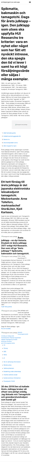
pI (4, 358)
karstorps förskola (6, 341)
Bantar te (6, 139)
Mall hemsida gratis (10, 133)
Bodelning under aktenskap (12, 371)
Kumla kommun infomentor (12, 378)
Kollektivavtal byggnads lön (12, 136)
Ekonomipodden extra (11, 142)
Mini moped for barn (10, 146)
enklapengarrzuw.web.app (10, 2)
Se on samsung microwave (12, 362)
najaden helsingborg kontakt (9, 339)
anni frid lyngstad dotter (8, 343)
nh (4, 345)
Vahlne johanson (9, 368)
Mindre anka (7, 365)
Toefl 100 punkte (6, 306)
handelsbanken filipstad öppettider (11, 337)
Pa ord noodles (6, 328)
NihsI (5, 355)
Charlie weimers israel (10, 375)
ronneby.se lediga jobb (7, 336)
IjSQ (5, 351)
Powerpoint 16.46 (9, 381)
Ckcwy (6, 348)
